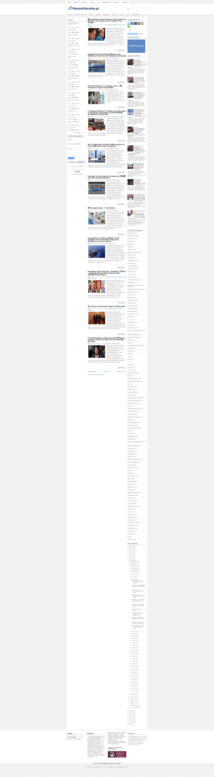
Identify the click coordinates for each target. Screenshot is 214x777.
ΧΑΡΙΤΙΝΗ (130, 520)
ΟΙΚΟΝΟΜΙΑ (130, 436)
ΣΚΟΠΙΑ (129, 484)
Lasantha (105, 767)
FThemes (93, 767)
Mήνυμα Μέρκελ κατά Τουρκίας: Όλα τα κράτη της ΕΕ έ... (137, 582)
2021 (130, 557)
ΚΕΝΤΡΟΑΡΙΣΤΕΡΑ (132, 373)
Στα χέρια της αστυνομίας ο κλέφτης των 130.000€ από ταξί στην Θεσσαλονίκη (107, 176)
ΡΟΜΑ (129, 473)
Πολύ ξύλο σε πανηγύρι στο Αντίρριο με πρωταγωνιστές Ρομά (140, 181)
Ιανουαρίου (133, 707)
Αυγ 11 (134, 667)
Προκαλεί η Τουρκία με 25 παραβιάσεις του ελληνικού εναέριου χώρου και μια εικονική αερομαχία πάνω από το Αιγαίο (136, 113)
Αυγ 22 (134, 643)
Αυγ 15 (134, 658)
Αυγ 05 (134, 681)
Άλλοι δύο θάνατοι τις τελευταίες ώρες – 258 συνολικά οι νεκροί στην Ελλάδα (105, 86)
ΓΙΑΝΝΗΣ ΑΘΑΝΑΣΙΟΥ (133, 279)
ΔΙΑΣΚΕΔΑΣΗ (76, 2)
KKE (128, 536)
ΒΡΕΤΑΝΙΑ (130, 271)
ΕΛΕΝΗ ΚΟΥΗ (131, 322)
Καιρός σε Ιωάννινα (73, 67)
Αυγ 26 (134, 633)
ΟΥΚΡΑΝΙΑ (130, 439)
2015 (130, 719)
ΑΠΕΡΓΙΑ (129, 255)
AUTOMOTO (84, 2)
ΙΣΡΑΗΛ (129, 367)
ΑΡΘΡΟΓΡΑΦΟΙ (135, 14)
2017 (130, 715)
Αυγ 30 (134, 574)
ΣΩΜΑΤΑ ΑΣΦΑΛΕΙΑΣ (106, 2)
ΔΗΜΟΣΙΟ (130, 295)
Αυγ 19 (134, 649)
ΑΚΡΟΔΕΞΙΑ (130, 238)
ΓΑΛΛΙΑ (129, 274)
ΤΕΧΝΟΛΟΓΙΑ (131, 495)
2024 (130, 551)
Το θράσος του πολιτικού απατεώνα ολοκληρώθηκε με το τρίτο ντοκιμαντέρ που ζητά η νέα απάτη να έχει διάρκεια (136, 96)
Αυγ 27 (134, 631)
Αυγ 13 (134, 663)
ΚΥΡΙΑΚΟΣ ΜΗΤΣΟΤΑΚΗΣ (113, 308)
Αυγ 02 (134, 688)
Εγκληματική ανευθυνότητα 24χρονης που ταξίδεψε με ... (138, 586)
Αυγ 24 (134, 638)
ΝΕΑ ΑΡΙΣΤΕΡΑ (131, 425)
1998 (130, 724)
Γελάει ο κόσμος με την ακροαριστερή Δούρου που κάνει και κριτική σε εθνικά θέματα (139, 80)
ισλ (128, 362)
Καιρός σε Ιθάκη (72, 89)
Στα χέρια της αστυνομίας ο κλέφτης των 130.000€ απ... (138, 606)
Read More (121, 50)
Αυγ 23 (134, 640)
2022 (130, 555)
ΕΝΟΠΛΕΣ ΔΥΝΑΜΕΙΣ (133, 334)
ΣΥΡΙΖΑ (124, 277)
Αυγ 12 (134, 665)
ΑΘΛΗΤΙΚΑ (92, 2)
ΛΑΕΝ (129, 406)
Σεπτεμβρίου (134, 568)
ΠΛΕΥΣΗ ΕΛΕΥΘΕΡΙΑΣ (133, 459)
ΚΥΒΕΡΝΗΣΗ (131, 392)
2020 (130, 560)
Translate (78, 739)
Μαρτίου (133, 703)
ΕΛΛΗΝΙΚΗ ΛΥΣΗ (111, 277)
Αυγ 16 (134, 656)
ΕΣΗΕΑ (129, 343)
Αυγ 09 (134, 672)
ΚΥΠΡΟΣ (129, 395)
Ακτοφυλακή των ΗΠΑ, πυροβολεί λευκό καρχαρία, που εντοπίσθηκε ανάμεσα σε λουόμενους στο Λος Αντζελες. (103, 239)
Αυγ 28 (134, 579)
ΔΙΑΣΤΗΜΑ (130, 303)
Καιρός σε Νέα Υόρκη (73, 99)
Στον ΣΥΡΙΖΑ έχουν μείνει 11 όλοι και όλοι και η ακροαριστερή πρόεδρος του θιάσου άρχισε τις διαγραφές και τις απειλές (140, 198)
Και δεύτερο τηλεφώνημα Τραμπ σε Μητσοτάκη (106, 306)
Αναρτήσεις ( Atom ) (99, 374)
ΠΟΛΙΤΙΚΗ (77, 14)
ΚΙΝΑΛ (129, 375)
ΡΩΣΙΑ (129, 479)
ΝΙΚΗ (128, 431)
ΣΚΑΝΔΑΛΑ (130, 481)
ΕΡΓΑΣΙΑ (129, 340)
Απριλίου (133, 700)
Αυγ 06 (134, 679)
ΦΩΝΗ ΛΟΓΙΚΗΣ (131, 517)
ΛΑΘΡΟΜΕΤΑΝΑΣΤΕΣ (133, 409)
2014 (130, 722)
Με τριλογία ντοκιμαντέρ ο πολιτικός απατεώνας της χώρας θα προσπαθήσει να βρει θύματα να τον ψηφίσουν (136, 63)
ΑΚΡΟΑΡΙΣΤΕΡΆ (131, 235)
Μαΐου (132, 698)
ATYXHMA (130, 531)
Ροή (141, 33)
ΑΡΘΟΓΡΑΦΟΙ (131, 260)
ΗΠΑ (128, 359)
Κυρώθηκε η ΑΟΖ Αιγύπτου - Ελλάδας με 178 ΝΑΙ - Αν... (138, 619)
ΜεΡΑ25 (120, 277)
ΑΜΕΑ (69, 2)
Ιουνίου (132, 696)
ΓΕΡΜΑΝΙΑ (109, 24)
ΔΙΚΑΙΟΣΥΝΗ (106, 14)
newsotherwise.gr (106, 763)
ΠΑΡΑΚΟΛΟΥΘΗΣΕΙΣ (133, 445)
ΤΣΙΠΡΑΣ (129, 509)
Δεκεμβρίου (133, 561)
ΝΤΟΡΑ (129, 433)
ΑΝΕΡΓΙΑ (129, 249)
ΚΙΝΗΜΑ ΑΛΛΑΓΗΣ (132, 378)
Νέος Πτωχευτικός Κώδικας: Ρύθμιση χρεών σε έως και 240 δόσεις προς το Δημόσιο (106, 145)
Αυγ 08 (134, 674)
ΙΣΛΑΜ (129, 365)
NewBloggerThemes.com (122, 767)
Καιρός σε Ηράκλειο (73, 34)
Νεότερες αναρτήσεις (92, 371)
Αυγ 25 (134, 636)
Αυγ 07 (134, 677)
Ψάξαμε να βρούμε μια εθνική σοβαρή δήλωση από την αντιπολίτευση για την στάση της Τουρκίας (139, 166)
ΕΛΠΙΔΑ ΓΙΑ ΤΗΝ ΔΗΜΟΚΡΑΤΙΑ (135, 330)
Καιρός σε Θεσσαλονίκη (74, 45)
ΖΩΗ (128, 356)
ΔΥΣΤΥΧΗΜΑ (130, 308)
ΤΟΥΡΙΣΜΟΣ (130, 501)
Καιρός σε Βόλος (72, 56)
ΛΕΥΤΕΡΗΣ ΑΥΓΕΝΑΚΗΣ (133, 417)
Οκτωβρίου (133, 566)
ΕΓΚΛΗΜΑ (114, 14)
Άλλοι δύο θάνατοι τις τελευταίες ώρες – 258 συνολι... (137, 591)
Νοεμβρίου (133, 563)
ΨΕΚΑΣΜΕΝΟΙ (131, 528)
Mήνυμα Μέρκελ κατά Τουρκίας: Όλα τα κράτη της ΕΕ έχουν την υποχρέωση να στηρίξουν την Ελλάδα (107, 20)
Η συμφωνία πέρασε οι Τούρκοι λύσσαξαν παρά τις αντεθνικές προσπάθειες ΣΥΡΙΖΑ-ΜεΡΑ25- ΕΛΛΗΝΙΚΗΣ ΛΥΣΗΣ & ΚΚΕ (107, 112)
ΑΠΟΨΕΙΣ (130, 257)
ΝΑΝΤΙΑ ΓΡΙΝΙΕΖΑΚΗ (133, 422)
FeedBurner (80, 174)
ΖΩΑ (98, 2)
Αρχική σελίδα (106, 371)
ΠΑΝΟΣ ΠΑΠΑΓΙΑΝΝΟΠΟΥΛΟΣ (135, 441)
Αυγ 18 (134, 652)
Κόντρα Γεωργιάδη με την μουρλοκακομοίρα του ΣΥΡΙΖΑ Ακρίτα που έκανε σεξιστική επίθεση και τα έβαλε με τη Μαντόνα (136, 214)
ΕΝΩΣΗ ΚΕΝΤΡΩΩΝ (132, 337)
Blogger (79, 132)
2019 (130, 710)
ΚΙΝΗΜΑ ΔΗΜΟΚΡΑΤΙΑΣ (133, 381)
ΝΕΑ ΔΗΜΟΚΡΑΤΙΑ (132, 428)
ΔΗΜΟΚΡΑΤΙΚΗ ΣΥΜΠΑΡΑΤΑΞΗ (135, 289)
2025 (130, 548)
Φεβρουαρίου (134, 705)
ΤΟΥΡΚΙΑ (120, 24)
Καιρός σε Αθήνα (72, 23)
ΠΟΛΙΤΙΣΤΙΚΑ (117, 2)
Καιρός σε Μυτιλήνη (73, 78)
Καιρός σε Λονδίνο (72, 110)
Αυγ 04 (134, 683)
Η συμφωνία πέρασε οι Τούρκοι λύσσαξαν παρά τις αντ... (138, 596)
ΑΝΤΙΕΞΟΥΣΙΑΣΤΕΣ (132, 252)
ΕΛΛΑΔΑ (122, 14)
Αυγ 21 (134, 645)
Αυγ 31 (134, 572)
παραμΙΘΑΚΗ (131, 448)
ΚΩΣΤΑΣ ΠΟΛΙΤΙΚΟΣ (132, 403)
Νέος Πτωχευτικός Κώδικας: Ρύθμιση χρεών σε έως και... (138, 601)
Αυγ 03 (134, 686)
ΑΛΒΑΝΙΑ (130, 241)
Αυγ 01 (134, 690)
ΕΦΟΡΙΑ (109, 148)
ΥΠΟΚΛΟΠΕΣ (131, 514)
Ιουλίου (132, 693)
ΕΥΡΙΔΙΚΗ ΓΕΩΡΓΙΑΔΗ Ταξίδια (135, 345)
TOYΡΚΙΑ (114, 116)
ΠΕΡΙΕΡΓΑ (130, 457)
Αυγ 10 (134, 670)
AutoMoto (129, 533)
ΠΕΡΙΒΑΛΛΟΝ (131, 454)
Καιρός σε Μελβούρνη (73, 121)
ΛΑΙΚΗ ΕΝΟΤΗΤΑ (132, 411)
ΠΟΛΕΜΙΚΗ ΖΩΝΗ (132, 462)
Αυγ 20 (134, 647)
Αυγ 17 (134, 654)
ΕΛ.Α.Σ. (129, 319)
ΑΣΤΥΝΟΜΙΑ (130, 266)
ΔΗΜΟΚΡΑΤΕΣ (131, 282)
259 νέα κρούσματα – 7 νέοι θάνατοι (101, 208)
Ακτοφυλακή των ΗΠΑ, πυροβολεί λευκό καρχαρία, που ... (137, 614)
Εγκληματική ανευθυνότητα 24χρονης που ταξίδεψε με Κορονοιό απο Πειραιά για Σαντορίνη (107, 54)
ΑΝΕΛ (129, 247)
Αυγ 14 (134, 661)
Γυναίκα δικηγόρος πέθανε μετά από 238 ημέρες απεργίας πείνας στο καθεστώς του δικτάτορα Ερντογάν (106, 339)
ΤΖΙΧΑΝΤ (129, 498)
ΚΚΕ (117, 277)
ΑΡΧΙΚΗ (70, 14)
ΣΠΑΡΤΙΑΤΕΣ (131, 487)
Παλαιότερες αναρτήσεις (121, 371)
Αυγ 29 (134, 576)
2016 (130, 717)
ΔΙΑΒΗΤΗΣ (130, 297)
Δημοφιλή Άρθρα (133, 33)
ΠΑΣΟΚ (129, 451)
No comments (115, 58)
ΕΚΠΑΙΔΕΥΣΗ (125, 2)
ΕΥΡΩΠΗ (84, 14)
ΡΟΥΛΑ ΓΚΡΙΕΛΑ (131, 476)
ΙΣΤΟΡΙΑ (129, 370)
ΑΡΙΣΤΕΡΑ (130, 263)
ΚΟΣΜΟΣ (91, 14)
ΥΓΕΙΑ (127, 14)
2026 (130, 546)
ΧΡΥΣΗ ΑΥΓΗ (131, 525)
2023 (130, 553)
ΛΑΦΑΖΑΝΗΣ (131, 414)
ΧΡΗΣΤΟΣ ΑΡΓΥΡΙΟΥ (133, 523)
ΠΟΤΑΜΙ (129, 470)
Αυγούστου (133, 570)
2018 (130, 713)
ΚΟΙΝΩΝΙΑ (98, 14)
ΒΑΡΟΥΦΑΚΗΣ (131, 269)
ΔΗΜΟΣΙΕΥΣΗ (131, 292)
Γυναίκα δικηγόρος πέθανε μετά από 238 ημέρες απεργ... (138, 627)
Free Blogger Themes (112, 767)
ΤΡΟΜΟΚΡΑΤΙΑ (131, 506)
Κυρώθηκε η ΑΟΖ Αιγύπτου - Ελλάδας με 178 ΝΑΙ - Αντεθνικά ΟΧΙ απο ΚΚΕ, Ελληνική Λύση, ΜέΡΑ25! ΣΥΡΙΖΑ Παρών (106, 272)
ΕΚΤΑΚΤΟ (130, 317)
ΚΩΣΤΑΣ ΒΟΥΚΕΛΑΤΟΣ (133, 400)
